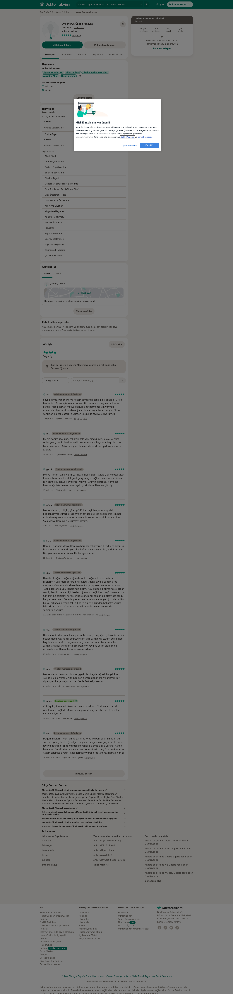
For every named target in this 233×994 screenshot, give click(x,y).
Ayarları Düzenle (129, 146)
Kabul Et (149, 145)
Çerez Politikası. (145, 137)
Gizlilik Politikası (127, 137)
